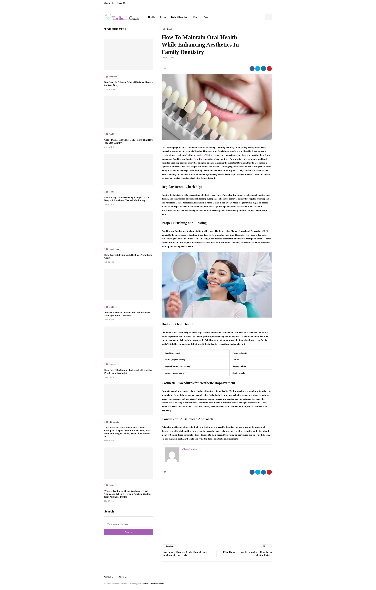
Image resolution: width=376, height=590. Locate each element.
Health (151, 17)
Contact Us (109, 3)
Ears (195, 17)
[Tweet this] (257, 68)
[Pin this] (269, 68)
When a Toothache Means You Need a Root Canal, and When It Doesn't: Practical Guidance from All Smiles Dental (128, 494)
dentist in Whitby (204, 155)
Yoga (205, 17)
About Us (121, 3)
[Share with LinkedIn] (263, 68)
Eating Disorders (179, 17)
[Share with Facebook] (252, 68)
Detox (163, 17)
